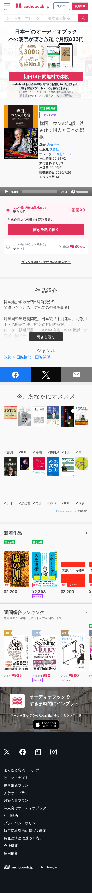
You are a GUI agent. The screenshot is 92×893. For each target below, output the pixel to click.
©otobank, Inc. (50, 867)
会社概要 (11, 845)
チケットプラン (16, 793)
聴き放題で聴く (46, 229)
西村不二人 (64, 154)
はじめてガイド (16, 777)
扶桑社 (54, 149)
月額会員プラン (16, 800)
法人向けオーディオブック (25, 808)
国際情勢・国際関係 (33, 357)
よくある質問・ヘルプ (21, 770)
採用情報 (11, 853)
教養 (7, 357)
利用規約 (11, 815)
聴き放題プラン (16, 785)
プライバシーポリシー (21, 823)
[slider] (83, 191)
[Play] (6, 191)
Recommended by (66, 511)
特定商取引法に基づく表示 (25, 830)
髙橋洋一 (53, 145)
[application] (46, 191)
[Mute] (72, 191)
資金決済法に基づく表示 (23, 838)
